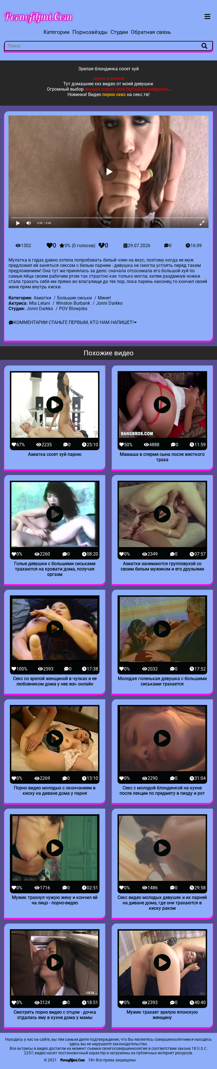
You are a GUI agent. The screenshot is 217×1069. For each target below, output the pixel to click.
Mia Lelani (39, 303)
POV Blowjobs (73, 308)
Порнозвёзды (90, 32)
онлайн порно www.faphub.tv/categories (126, 89)
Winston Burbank (73, 303)
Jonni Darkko (109, 303)
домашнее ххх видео (93, 83)
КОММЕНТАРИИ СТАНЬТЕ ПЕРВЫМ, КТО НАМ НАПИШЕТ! (74, 322)
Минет (104, 298)
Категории (57, 32)
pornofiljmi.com (38, 16)
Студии (119, 32)
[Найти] (204, 46)
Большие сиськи (74, 298)
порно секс (114, 94)
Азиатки (42, 298)
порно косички (108, 78)
